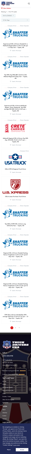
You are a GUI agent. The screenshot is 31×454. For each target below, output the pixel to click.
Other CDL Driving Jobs (8, 399)
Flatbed (4, 384)
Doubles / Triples (6, 396)
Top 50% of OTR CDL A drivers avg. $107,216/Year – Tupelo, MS (15, 225)
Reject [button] (9, 449)
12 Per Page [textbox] (6, 20)
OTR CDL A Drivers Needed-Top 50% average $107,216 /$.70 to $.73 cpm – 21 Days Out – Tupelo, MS (15, 316)
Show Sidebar (7, 8)
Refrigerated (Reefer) (7, 387)
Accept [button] (22, 449)
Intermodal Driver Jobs (7, 390)
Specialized (5, 402)
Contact (4, 416)
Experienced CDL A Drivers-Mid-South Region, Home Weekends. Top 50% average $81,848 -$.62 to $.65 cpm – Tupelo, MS (15, 108)
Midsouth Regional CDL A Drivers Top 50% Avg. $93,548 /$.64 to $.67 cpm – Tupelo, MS (15, 140)
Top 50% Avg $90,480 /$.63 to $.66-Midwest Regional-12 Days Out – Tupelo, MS (15, 76)
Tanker (4, 393)
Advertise (4, 413)
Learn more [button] (16, 445)
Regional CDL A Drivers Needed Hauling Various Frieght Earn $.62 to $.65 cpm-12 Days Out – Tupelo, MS (15, 285)
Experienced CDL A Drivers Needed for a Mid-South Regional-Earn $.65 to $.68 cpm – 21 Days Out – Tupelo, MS (15, 45)
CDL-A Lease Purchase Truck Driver (15, 196)
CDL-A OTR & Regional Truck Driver (15, 169)
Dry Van (4, 381)
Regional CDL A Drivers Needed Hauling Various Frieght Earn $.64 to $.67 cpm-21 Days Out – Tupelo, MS (15, 254)
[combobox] (8, 15)
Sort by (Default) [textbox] (7, 15)
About (3, 409)
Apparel (4, 419)
